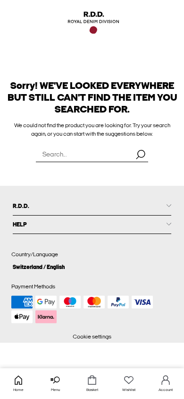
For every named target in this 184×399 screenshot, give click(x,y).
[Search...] (140, 154)
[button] (92, 266)
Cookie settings (92, 336)
